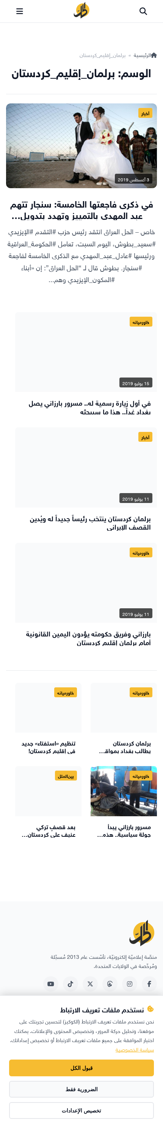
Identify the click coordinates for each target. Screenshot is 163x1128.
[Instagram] (129, 984)
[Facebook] (149, 984)
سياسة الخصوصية (135, 1048)
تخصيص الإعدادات (81, 1110)
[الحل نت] (81, 11)
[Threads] (110, 984)
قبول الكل (82, 1068)
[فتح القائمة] (19, 11)
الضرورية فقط (82, 1089)
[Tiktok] (70, 984)
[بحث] (143, 11)
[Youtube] (50, 984)
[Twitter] (90, 984)
